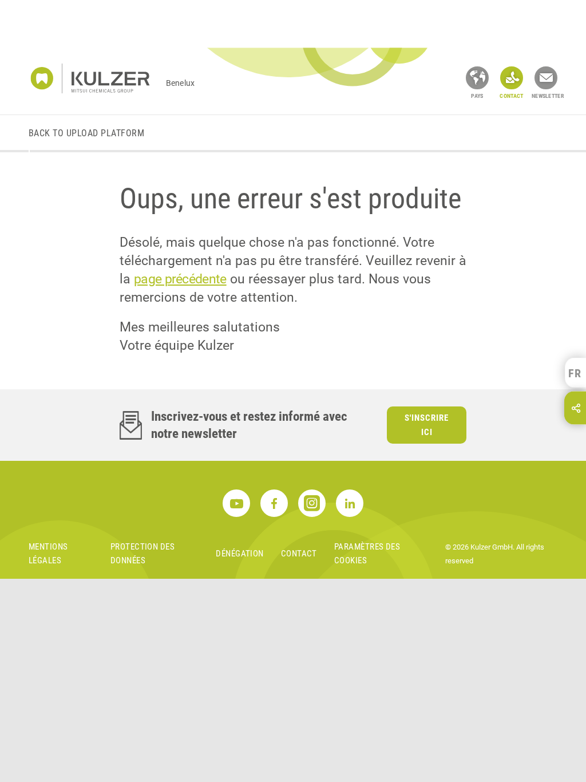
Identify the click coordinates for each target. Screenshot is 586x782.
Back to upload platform (86, 133)
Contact (299, 553)
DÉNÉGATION (240, 553)
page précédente (180, 279)
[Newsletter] (545, 77)
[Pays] (477, 77)
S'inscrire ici (427, 425)
